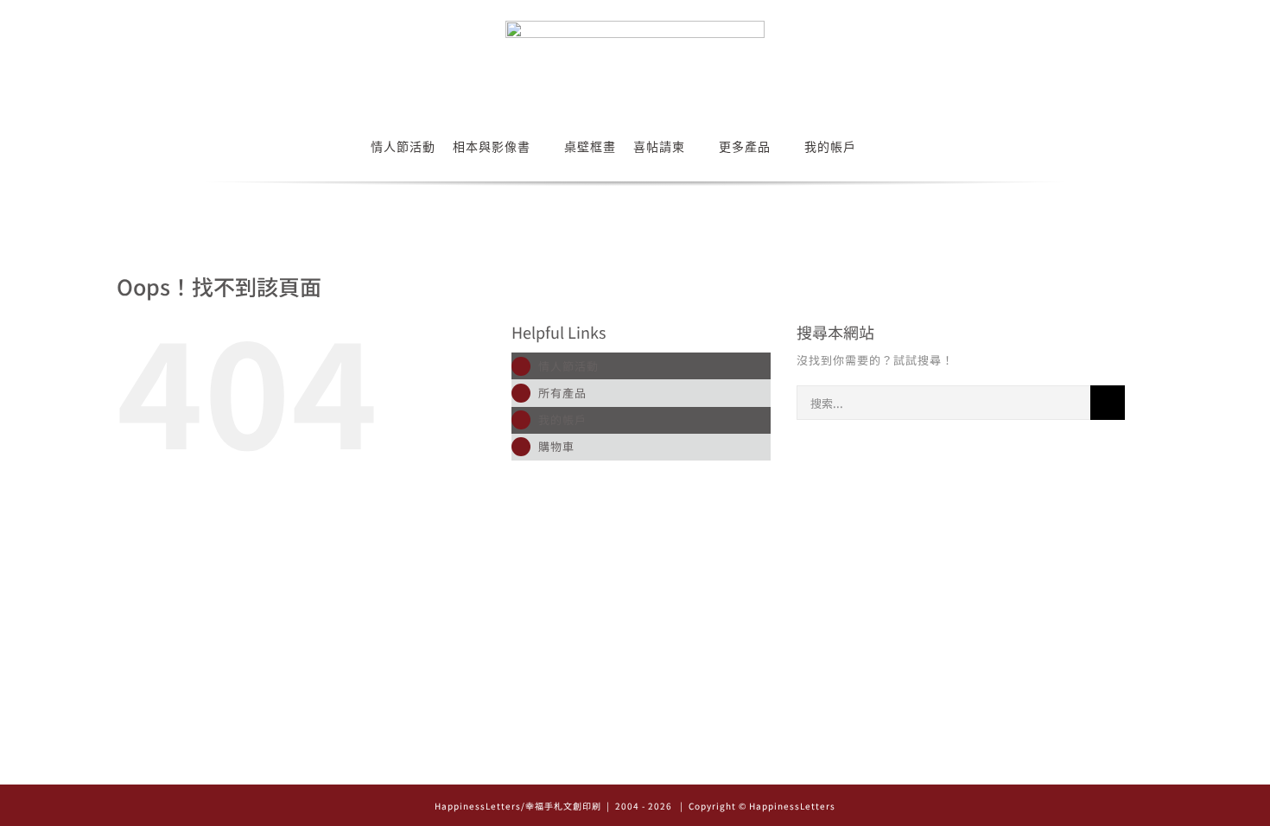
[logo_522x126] (635, 26)
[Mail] (659, 765)
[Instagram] (611, 765)
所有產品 (562, 392)
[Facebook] (635, 765)
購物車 (556, 446)
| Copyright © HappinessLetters (756, 805)
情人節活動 (568, 366)
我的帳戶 (562, 419)
